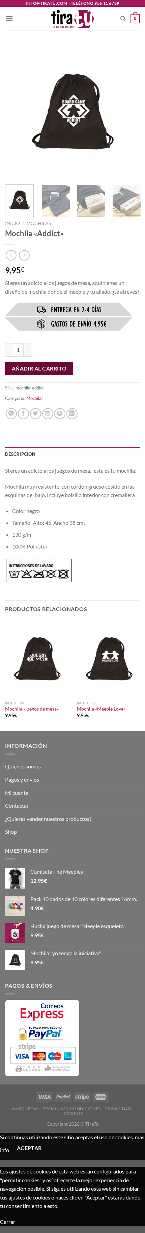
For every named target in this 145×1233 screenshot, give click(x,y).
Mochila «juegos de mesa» (32, 709)
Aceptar (29, 1148)
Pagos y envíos (22, 779)
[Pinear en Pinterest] (59, 413)
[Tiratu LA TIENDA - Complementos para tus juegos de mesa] (72, 18)
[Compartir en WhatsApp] (11, 413)
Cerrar (7, 1221)
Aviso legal (25, 1108)
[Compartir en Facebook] (23, 413)
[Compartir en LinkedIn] (72, 413)
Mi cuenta (16, 792)
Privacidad (118, 1108)
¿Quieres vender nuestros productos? (48, 818)
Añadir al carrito (39, 368)
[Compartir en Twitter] (35, 413)
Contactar (17, 805)
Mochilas (38, 223)
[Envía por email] (47, 413)
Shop (11, 831)
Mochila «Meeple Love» (101, 709)
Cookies (73, 1113)
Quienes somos (23, 766)
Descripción (20, 454)
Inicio (12, 223)
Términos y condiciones (72, 1108)
